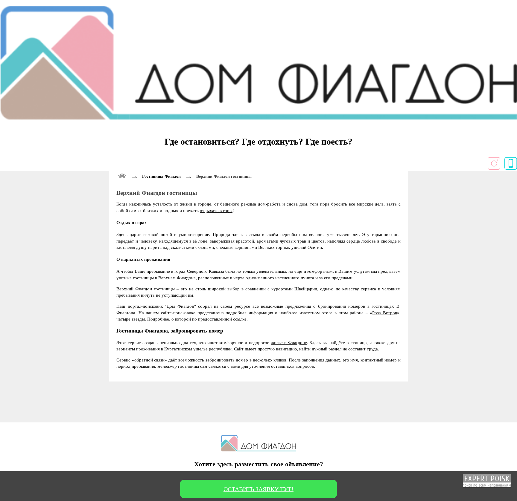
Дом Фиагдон (180, 306)
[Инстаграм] (494, 168)
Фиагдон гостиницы (155, 288)
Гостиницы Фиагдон (161, 176)
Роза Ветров (384, 312)
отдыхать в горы (216, 210)
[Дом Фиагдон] (122, 175)
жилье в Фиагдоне (289, 342)
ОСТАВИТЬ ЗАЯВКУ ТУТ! (258, 489)
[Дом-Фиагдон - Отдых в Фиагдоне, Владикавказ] (258, 117)
